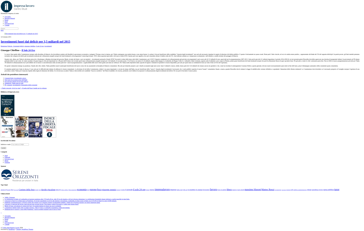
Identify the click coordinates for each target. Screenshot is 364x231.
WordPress (11, 229)
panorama (284, 189)
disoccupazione (73, 190)
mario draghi (240, 190)
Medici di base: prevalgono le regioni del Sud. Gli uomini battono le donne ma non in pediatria (33, 206)
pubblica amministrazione (300, 190)
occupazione (278, 190)
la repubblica (192, 190)
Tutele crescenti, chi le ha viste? (11, 88)
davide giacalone (48, 189)
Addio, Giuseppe (10, 197)
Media (6, 161)
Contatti (7, 25)
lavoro (213, 189)
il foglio (123, 190)
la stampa (199, 190)
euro (88, 190)
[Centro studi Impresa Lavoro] (17, 12)
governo (118, 190)
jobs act (185, 190)
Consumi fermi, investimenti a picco (15, 78)
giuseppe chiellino (29, 46)
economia (82, 189)
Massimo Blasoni (10, 18)
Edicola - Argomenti (13, 46)
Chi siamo (8, 16)
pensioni (288, 190)
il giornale (129, 190)
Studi (6, 22)
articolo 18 (4, 190)
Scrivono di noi (9, 23)
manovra (234, 190)
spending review (317, 190)
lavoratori (206, 190)
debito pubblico (64, 189)
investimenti (48, 46)
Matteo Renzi (267, 189)
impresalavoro (162, 189)
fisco (99, 189)
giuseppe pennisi (109, 189)
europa (93, 189)
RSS (2, 30)
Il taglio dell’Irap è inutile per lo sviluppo (34, 88)
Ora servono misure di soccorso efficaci (16, 81)
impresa (152, 190)
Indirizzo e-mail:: (6, 144)
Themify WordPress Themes (24, 229)
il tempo (147, 190)
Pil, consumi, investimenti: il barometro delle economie (21, 85)
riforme (309, 190)
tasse (336, 189)
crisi (40, 190)
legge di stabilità (222, 190)
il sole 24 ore (40, 46)
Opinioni (7, 162)
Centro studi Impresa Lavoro (10, 227)
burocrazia (16, 189)
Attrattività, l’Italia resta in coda (14, 83)
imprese (173, 190)
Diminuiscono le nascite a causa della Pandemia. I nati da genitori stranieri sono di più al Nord (33, 209)
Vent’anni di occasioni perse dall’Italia (16, 80)
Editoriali (7, 157)
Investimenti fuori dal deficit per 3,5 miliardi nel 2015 (35, 41)
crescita (36, 190)
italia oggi (180, 190)
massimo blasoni (253, 189)
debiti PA (58, 190)
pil (292, 190)
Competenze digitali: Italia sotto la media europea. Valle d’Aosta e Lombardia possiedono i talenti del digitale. (37, 207)
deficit (22, 46)
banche (9, 190)
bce (12, 190)
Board (6, 20)
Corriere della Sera (27, 189)
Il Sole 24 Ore (28, 50)
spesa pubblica (328, 190)
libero (229, 189)
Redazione (4, 46)
